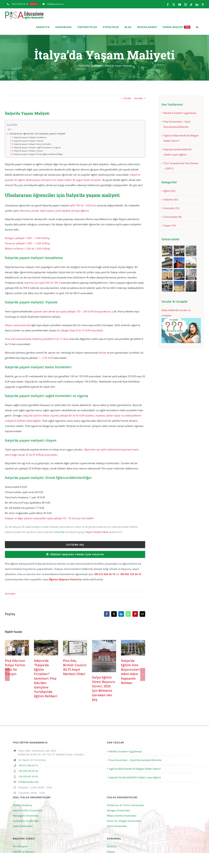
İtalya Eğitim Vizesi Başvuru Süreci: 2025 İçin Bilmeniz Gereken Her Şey (104, 656)
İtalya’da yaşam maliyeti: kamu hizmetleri (32, 144)
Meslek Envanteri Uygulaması (179, 113)
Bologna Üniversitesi (118, 810)
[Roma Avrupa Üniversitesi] (179, 274)
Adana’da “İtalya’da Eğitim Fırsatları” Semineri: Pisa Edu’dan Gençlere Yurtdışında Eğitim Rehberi (46, 647)
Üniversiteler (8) (172, 216)
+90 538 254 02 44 (28, 771)
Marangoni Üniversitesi (26, 815)
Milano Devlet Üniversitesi (121, 815)
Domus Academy (22, 805)
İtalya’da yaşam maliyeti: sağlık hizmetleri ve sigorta (37, 147)
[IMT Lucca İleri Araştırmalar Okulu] (191, 263)
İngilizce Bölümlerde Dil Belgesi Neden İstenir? (135, 768)
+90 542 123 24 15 (130, 574)
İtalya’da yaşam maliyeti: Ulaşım (28, 150)
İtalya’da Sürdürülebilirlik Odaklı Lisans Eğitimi (135, 777)
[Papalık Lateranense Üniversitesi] (167, 286)
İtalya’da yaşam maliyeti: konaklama (30, 137)
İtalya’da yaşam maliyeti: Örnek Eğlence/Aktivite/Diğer (38, 154)
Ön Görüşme (20, 846)
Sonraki (138, 98)
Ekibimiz (111, 846)
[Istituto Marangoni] (179, 251)
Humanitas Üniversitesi (26, 821)
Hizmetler (10, 593)
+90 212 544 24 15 (104, 574)
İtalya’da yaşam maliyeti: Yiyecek (28, 140)
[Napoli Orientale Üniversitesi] (191, 274)
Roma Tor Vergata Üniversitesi (124, 821)
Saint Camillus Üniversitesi (28, 810)
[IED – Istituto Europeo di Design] (191, 251)
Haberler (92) (170, 199)
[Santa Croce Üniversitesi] (167, 274)
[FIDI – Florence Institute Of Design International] (179, 263)
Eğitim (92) (169, 190)
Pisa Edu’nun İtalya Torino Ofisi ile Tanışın (17, 647)
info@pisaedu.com (28, 782)
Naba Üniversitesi (23, 826)
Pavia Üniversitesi (117, 826)
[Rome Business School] (167, 251)
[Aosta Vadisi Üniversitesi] (179, 286)
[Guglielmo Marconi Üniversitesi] (191, 286)
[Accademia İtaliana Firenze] (167, 263)
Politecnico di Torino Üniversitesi (125, 805)
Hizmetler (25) (171, 208)
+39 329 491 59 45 (28, 776)
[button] (197, 27)
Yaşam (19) (169, 225)
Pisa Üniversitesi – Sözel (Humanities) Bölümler (135, 760)
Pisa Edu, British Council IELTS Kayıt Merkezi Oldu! (75, 647)
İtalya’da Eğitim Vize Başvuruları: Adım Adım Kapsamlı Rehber (133, 647)
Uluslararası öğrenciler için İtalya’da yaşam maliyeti (37, 133)
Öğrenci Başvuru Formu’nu (65, 579)
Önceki (127, 98)
